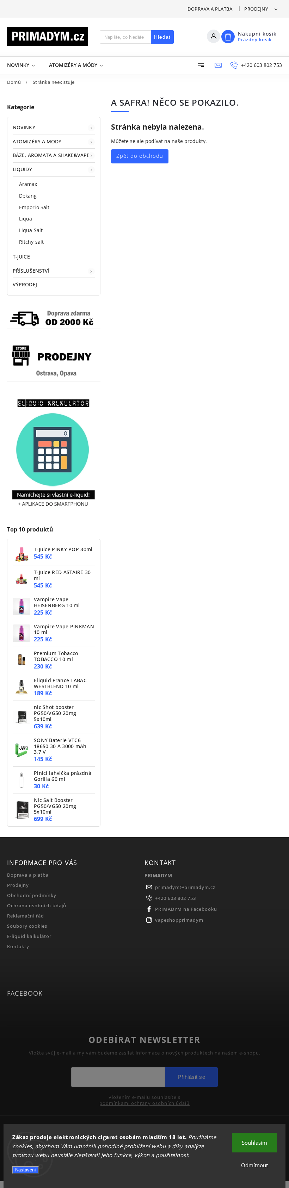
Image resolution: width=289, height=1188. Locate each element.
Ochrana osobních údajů (36, 906)
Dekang (28, 195)
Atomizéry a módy (37, 141)
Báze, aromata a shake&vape (51, 155)
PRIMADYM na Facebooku (186, 909)
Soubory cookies (27, 926)
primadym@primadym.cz (185, 887)
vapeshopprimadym (179, 920)
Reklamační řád (25, 916)
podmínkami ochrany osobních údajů (144, 1103)
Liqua (25, 218)
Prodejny (256, 9)
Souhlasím (254, 1142)
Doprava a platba (209, 9)
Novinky (24, 127)
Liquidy (22, 169)
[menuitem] (24, 65)
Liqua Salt (31, 230)
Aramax (28, 184)
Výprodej (25, 284)
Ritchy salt (31, 241)
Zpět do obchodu (139, 156)
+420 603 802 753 (175, 898)
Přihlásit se (191, 1077)
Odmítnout (254, 1165)
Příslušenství (31, 270)
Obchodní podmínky (31, 895)
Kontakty (18, 947)
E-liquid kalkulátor (29, 936)
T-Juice (21, 256)
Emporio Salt (34, 207)
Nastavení (25, 1170)
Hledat (162, 37)
